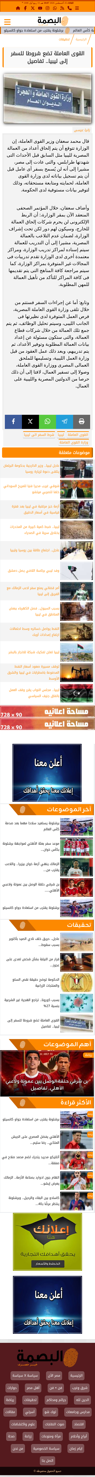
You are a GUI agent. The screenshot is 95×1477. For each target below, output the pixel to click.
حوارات (12, 1388)
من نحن (18, 1448)
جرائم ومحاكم (56, 1400)
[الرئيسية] (18, 8)
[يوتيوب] (40, 8)
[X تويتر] (32, 8)
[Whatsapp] (55, 8)
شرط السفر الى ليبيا (39, 435)
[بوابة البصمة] (53, 21)
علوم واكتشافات (23, 1424)
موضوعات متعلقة (74, 452)
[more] (77, 8)
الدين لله (82, 1400)
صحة (11, 1436)
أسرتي (30, 1412)
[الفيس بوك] (25, 8)
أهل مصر (33, 1388)
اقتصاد (79, 1424)
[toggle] (7, 22)
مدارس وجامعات (78, 1412)
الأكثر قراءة (75, 1103)
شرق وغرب (80, 1388)
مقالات (10, 1412)
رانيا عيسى (82, 130)
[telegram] (64, 422)
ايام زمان (75, 1448)
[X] (30, 422)
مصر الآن (54, 1375)
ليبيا (61, 435)
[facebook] (13, 422)
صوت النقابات (54, 1424)
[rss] (62, 8)
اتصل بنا (47, 1461)
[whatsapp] (47, 422)
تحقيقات (64, 39)
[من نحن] (69, 8)
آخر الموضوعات (69, 810)
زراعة (28, 1436)
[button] (10, 1075)
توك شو (50, 1412)
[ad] (47, 711)
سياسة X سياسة (25, 1375)
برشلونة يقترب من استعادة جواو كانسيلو (57, 30)
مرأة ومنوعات (51, 1436)
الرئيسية (81, 39)
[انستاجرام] (47, 8)
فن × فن (56, 1388)
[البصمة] (47, 800)
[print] (81, 422)
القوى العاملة (78, 435)
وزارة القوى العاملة (73, 442)
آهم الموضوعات (67, 1045)
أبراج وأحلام (79, 1436)
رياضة (10, 1400)
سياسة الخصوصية (46, 1448)
